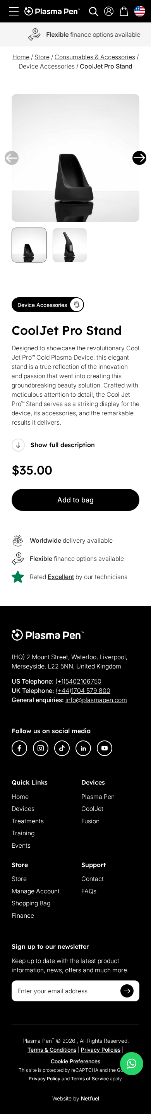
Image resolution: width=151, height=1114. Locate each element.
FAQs (88, 891)
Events (21, 845)
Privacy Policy (44, 1078)
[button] (12, 158)
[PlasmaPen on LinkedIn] (83, 748)
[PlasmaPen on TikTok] (62, 748)
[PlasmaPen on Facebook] (19, 748)
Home (20, 57)
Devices (23, 808)
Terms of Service (90, 1078)
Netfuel (90, 1098)
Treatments (28, 821)
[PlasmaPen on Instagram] (40, 748)
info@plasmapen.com (96, 700)
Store (42, 57)
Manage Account (36, 891)
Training (23, 833)
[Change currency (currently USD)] (139, 11)
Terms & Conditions (51, 1049)
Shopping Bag (31, 903)
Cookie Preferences (75, 1061)
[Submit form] (127, 990)
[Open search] (93, 11)
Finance (23, 915)
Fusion (90, 821)
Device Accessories (47, 66)
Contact (92, 879)
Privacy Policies (100, 1049)
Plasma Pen (98, 796)
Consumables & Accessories (95, 57)
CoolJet (92, 808)
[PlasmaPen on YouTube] (104, 748)
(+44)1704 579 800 (83, 690)
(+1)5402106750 (78, 681)
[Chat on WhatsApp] (131, 1063)
